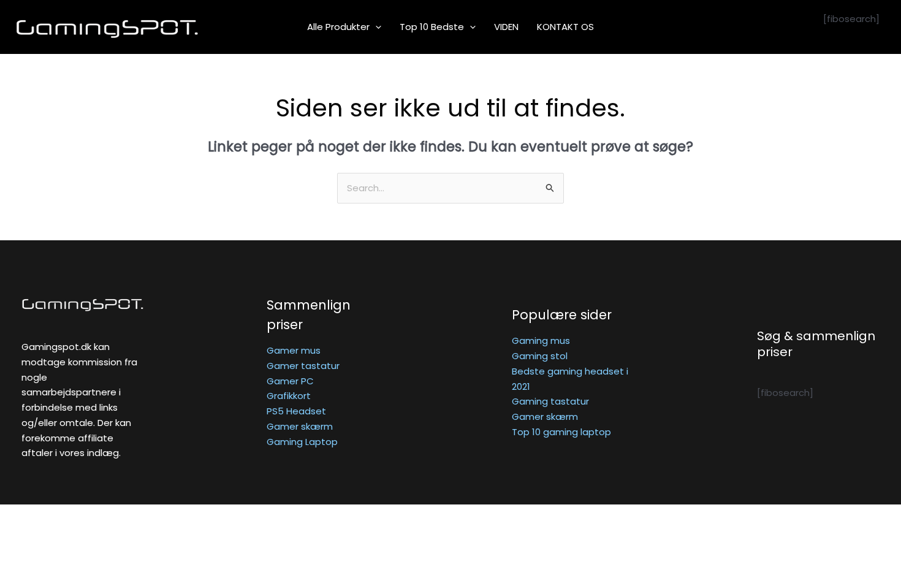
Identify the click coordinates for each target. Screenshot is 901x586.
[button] (375, 27)
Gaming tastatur (550, 401)
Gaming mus (541, 340)
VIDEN (506, 26)
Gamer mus (294, 350)
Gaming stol (540, 355)
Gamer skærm (300, 426)
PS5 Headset (296, 411)
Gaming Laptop (302, 441)
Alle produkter (338, 26)
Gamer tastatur (303, 365)
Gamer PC (290, 381)
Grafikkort (289, 395)
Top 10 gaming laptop (561, 431)
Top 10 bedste (432, 26)
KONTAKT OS (565, 26)
